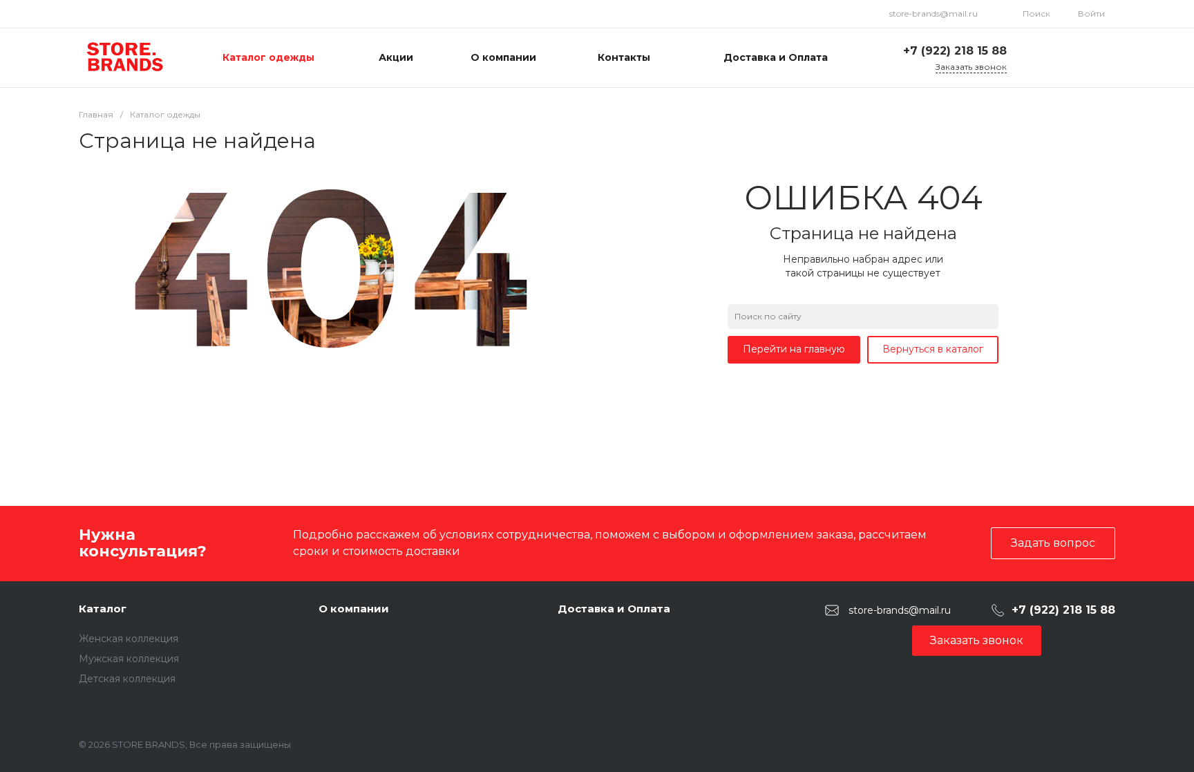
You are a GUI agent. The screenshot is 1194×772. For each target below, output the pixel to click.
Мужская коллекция (129, 658)
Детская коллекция (127, 678)
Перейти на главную (794, 349)
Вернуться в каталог (932, 349)
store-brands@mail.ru (933, 13)
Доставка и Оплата (614, 608)
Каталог (102, 608)
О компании (354, 608)
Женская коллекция (128, 638)
